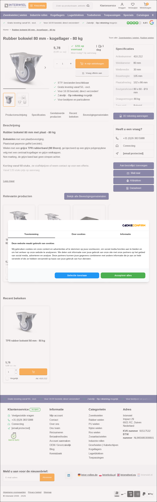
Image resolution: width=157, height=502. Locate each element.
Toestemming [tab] (31, 234)
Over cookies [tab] (78, 234)
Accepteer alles (123, 275)
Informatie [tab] (125, 234)
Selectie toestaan (77, 275)
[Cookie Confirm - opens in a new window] (133, 225)
